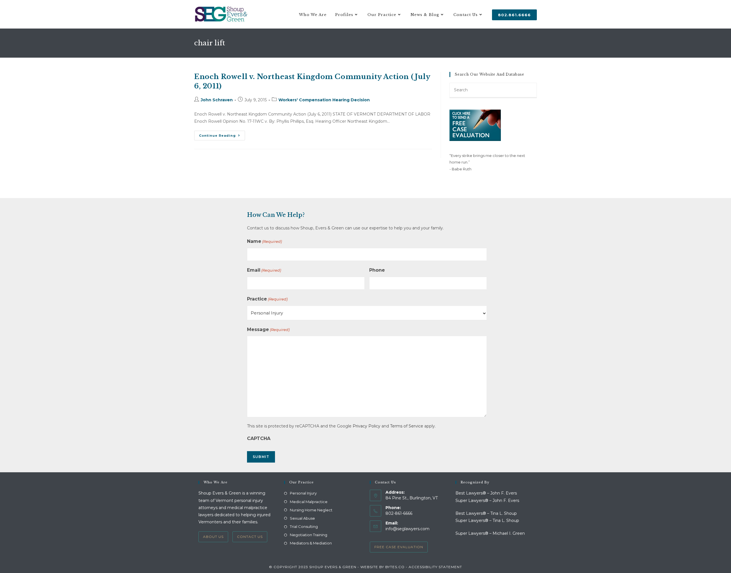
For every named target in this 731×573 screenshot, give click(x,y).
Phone (377, 270)
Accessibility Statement (435, 567)
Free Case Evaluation (398, 547)
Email (264, 270)
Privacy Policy (366, 426)
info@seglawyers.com (407, 528)
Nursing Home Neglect (311, 510)
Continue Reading (222, 136)
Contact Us (250, 536)
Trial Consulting (304, 526)
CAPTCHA (258, 438)
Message (268, 329)
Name (264, 241)
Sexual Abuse (302, 518)
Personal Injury (303, 493)
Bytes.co (395, 567)
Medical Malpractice (309, 501)
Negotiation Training (308, 534)
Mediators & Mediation (311, 543)
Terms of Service (406, 426)
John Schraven (217, 99)
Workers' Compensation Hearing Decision (324, 99)
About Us (213, 536)
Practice (267, 299)
